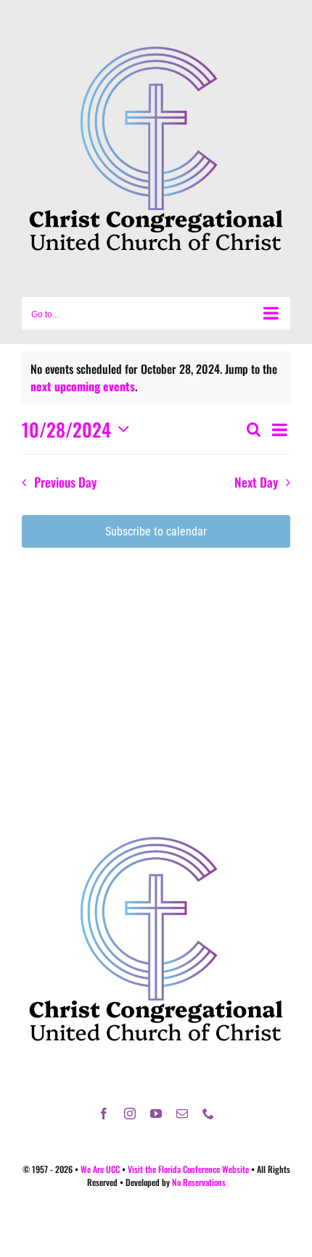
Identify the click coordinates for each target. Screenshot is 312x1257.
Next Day (256, 481)
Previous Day (65, 481)
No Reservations (199, 1182)
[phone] (208, 1113)
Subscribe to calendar (156, 531)
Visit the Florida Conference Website (188, 1169)
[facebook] (104, 1113)
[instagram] (130, 1113)
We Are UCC (100, 1169)
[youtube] (156, 1113)
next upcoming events (82, 386)
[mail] (182, 1113)
